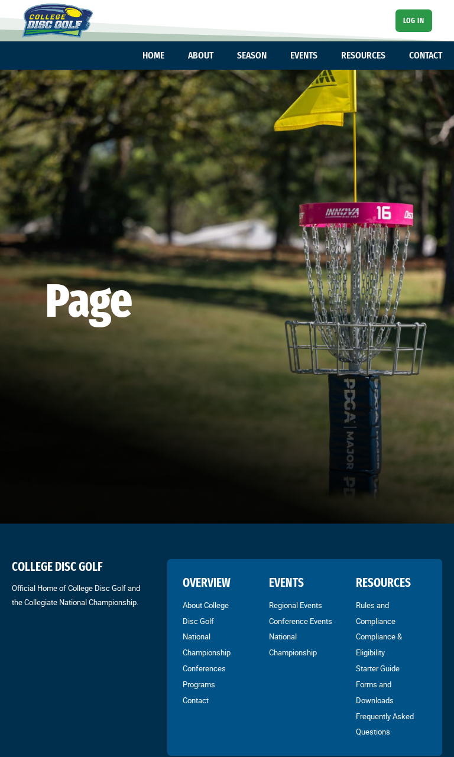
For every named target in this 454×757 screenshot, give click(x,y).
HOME (153, 55)
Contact (196, 700)
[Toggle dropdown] (170, 55)
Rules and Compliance (375, 613)
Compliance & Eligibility (379, 644)
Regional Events (295, 605)
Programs (199, 684)
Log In (413, 20)
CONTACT (425, 55)
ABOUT (200, 55)
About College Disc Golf (206, 613)
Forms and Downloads (375, 692)
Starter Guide (378, 668)
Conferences (204, 668)
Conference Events (300, 621)
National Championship (207, 644)
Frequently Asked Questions (385, 724)
